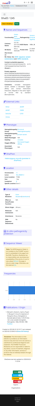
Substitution (25, 196)
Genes (17, 372)
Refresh (16, 261)
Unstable (20, 140)
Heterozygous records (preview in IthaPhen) (17, 159)
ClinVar (7, 117)
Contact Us (17, 398)
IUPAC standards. (23, 59)
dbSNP (22, 107)
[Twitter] (26, 2)
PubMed (10, 324)
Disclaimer (17, 399)
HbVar (7, 107)
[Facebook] (24, 2)
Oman (6, 290)
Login (17, 401)
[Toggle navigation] (4, 14)
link (15, 265)
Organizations (17, 388)
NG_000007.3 (20, 175)
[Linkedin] (28, 2)
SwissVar (8, 114)
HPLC (17, 381)
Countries (17, 378)
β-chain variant (22, 134)
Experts (17, 385)
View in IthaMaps (7, 24)
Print (16, 24)
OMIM (22, 110)
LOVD (21, 114)
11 (17, 173)
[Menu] (32, 2)
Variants (17, 375)
